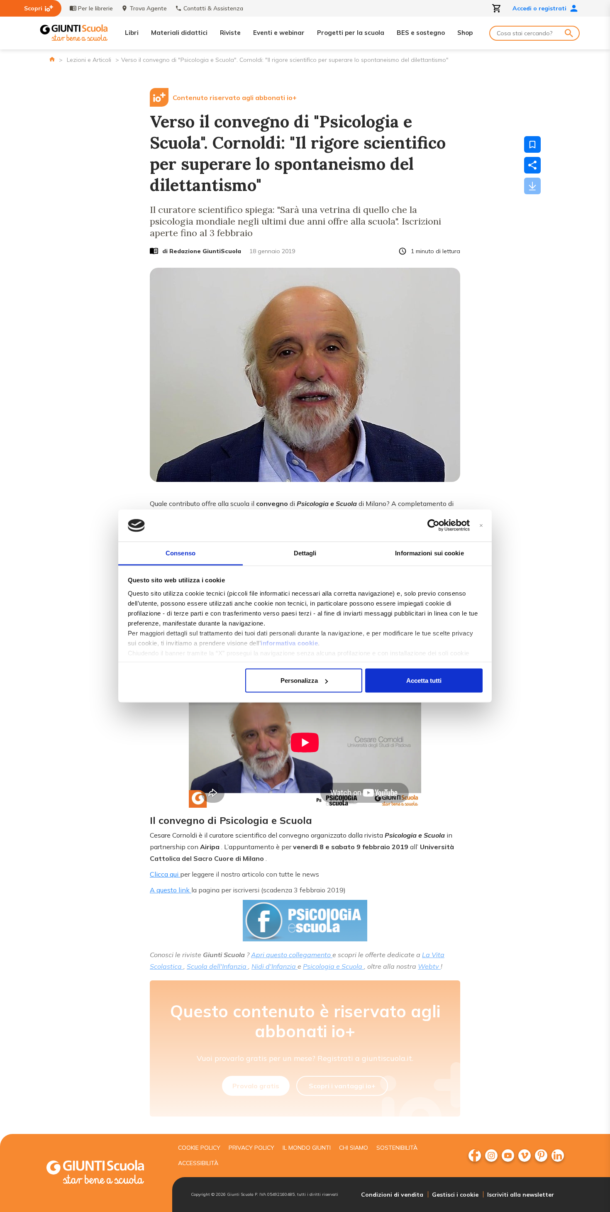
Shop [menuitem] (465, 33)
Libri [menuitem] (132, 33)
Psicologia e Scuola (333, 966)
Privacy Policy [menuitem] (251, 1147)
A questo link (170, 890)
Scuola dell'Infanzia (217, 966)
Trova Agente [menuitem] (148, 8)
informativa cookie (289, 642)
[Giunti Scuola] (73, 33)
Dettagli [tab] (305, 552)
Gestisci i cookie (455, 1194)
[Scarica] (532, 186)
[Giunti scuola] (103, 1173)
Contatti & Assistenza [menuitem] (213, 8)
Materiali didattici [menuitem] (179, 33)
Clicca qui (165, 874)
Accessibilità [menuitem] (198, 1163)
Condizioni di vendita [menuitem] (392, 1194)
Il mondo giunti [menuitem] (307, 1147)
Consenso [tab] (180, 552)
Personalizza (299, 680)
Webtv (429, 966)
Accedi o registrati (539, 8)
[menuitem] (474, 1155)
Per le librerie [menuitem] (95, 8)
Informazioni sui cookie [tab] (429, 552)
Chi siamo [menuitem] (353, 1147)
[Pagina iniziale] (52, 59)
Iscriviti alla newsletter (520, 1194)
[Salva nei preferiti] (532, 144)
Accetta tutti (424, 680)
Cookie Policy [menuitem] (199, 1147)
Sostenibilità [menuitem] (396, 1147)
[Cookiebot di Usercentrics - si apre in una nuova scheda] (433, 525)
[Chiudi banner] (481, 525)
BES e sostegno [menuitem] (421, 33)
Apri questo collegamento (291, 955)
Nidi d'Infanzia (274, 966)
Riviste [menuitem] (230, 33)
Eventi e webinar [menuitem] (279, 33)
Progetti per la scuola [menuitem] (350, 33)
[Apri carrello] (497, 8)
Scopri (33, 8)
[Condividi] (532, 165)
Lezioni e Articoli (89, 60)
